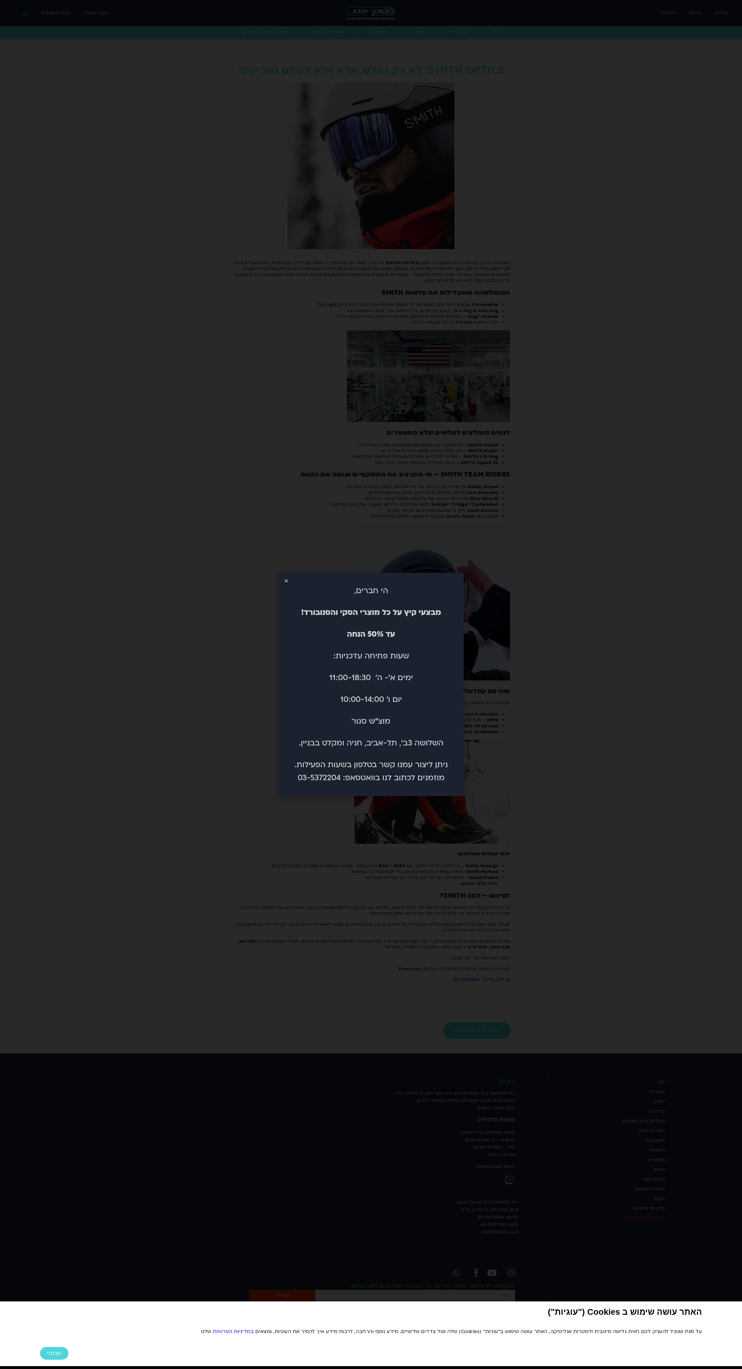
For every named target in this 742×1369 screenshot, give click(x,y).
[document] (371, 684)
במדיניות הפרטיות (233, 1331)
